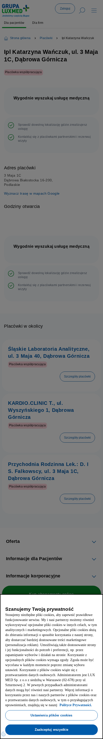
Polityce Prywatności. (25, 705)
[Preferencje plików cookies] (3, 733)
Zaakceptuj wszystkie (51, 729)
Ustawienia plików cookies (51, 715)
